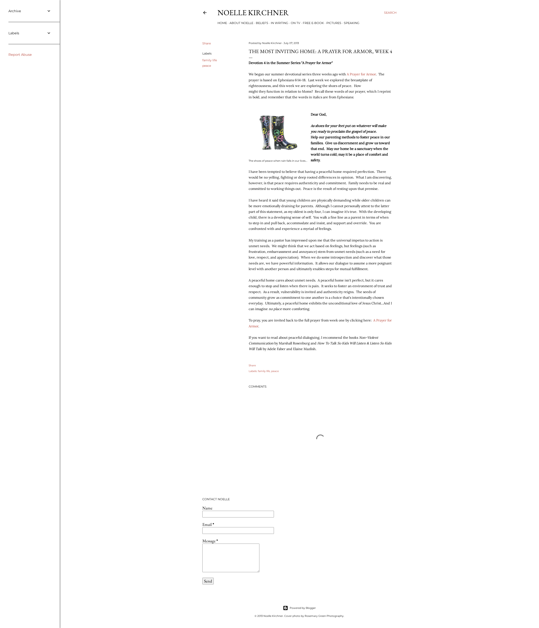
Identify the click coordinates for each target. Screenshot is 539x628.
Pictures (333, 23)
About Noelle (241, 23)
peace (206, 66)
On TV (295, 23)
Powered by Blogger (303, 607)
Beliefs (262, 23)
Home (222, 23)
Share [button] (206, 43)
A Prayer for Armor (361, 74)
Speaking (351, 23)
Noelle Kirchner (253, 12)
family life (209, 60)
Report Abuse (20, 55)
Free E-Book (313, 23)
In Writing (279, 23)
